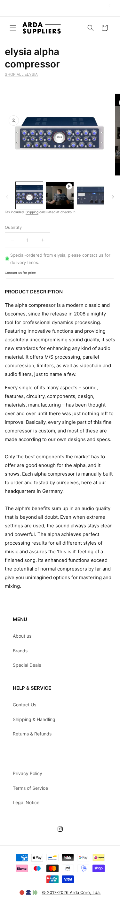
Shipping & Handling (34, 719)
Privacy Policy (27, 773)
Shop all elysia (21, 74)
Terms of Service (30, 788)
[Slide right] (113, 197)
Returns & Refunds (32, 733)
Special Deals (27, 665)
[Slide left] (7, 197)
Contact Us (24, 704)
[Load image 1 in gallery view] (29, 195)
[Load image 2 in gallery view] (90, 195)
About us (22, 636)
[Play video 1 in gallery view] (59, 195)
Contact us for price (20, 273)
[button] (13, 28)
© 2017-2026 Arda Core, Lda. (71, 892)
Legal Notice (26, 802)
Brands (20, 650)
